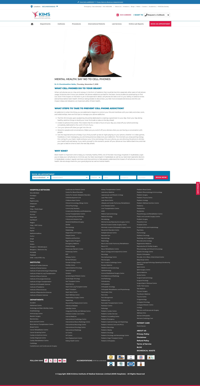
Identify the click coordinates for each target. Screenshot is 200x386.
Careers (144, 6)
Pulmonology (141, 233)
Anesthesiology (35, 311)
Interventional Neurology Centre (76, 324)
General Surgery (71, 270)
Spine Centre (141, 267)
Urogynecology (142, 299)
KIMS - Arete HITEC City (37, 257)
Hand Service (70, 284)
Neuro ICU (104, 246)
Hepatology (69, 300)
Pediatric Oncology (107, 332)
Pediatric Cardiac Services (109, 314)
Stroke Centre (141, 275)
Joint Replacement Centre (74, 338)
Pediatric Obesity (106, 330)
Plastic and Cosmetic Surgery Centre (148, 216)
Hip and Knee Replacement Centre (76, 303)
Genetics (68, 273)
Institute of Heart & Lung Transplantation (43, 273)
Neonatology (105, 238)
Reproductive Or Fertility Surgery (147, 246)
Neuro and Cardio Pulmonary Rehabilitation (115, 243)
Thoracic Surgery (142, 291)
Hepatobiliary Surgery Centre (75, 297)
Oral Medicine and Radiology (110, 276)
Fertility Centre (70, 265)
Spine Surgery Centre (143, 269)
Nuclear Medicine (106, 265)
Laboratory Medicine (107, 192)
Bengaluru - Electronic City (38, 249)
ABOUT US (141, 331)
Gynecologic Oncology (73, 278)
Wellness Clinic (141, 313)
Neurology (104, 254)
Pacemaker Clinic (106, 292)
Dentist (68, 224)
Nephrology (105, 241)
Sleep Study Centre (143, 260)
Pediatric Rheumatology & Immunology (149, 192)
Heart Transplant (71, 289)
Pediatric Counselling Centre (110, 316)
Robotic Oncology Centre (145, 251)
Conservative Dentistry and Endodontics (78, 211)
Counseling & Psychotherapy (75, 216)
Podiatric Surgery (142, 219)
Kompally (33, 252)
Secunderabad (34, 193)
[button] (50, 6)
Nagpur (32, 222)
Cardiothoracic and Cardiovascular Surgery (43, 346)
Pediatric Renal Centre (144, 189)
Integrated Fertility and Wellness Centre (78, 311)
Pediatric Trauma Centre (144, 197)
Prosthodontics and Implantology (147, 227)
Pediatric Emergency (107, 319)
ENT (67, 254)
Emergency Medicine (72, 243)
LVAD (103, 211)
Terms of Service (144, 344)
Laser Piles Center (106, 197)
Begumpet (33, 217)
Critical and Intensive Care (74, 219)
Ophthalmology (106, 270)
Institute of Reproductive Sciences (40, 292)
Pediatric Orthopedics (108, 341)
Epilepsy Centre (70, 257)
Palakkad (33, 255)
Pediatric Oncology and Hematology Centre (115, 335)
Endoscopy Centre (71, 251)
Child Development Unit (73, 197)
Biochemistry (34, 319)
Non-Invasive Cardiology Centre (111, 262)
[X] (50, 361)
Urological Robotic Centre (145, 305)
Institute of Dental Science (38, 268)
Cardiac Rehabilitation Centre (39, 340)
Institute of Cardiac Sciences (39, 265)
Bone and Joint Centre (37, 321)
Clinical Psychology (72, 206)
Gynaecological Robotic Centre (75, 276)
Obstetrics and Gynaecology (110, 268)
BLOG (139, 347)
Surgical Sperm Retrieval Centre (147, 283)
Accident (33, 303)
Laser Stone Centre (107, 200)
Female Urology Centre (73, 262)
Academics (152, 6)
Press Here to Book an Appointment (110, 2)
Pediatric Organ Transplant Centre (112, 338)
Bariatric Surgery (35, 316)
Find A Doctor (141, 326)
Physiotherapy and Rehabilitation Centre (149, 214)
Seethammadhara (35, 233)
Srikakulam (33, 203)
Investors (126, 6)
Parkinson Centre (106, 305)
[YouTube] (60, 361)
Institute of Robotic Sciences (39, 295)
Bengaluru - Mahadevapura (38, 247)
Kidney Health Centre (72, 341)
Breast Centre (34, 327)
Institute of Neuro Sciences (38, 276)
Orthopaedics (105, 284)
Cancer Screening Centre (38, 332)
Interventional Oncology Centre (76, 327)
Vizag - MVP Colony (36, 225)
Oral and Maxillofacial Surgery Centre (112, 273)
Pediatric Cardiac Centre (109, 311)
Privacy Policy (143, 334)
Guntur (32, 236)
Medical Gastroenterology (109, 214)
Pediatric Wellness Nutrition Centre (148, 203)
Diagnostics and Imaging (73, 233)
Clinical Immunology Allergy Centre (77, 203)
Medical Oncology (106, 216)
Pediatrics (140, 206)
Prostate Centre (142, 224)
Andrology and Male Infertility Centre (41, 308)
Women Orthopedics (143, 315)
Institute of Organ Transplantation (40, 281)
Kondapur (33, 195)
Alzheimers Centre (36, 305)
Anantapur (33, 212)
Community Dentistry (72, 208)
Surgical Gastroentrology (144, 278)
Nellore (32, 198)
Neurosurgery (105, 260)
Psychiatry (140, 230)
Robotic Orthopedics (143, 254)
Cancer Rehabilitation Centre (39, 330)
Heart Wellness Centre (72, 295)
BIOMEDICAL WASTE (146, 351)
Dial (86, 2)
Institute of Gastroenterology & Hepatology (43, 271)
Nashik (32, 230)
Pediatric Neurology (107, 327)
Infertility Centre (71, 308)
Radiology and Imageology (145, 238)
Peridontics (140, 211)
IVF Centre (69, 335)
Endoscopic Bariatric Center (74, 249)
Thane (32, 241)
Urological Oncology (143, 302)
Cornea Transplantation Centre (75, 214)
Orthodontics (105, 281)
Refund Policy (143, 341)
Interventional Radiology (73, 330)
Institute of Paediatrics (37, 287)
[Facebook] (46, 361)
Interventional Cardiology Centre (76, 319)
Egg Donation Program (73, 241)
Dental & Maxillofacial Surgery (75, 222)
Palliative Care (105, 300)
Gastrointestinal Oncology (74, 268)
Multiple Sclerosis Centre (109, 233)
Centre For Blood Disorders (74, 192)
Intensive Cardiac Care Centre (75, 314)
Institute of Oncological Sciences (40, 279)
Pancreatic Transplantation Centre (112, 303)
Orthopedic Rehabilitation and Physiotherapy (115, 289)
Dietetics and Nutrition (73, 238)
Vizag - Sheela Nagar (36, 209)
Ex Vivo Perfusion (71, 260)
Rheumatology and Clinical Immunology (149, 249)
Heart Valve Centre (71, 292)
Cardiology (33, 343)
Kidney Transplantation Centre (110, 189)
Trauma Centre (141, 296)
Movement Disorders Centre (110, 230)
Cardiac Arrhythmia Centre (38, 335)
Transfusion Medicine (143, 294)
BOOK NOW (161, 177)
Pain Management (107, 297)
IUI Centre (69, 332)
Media (138, 6)
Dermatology (70, 227)
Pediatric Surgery (142, 195)
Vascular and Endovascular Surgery (148, 310)
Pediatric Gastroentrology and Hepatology (114, 322)
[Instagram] (55, 361)
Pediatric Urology (142, 200)
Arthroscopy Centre (36, 313)
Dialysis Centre (70, 235)
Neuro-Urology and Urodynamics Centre (114, 251)
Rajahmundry (34, 201)
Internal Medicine (71, 316)
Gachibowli (33, 220)
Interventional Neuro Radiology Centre (78, 322)
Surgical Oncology (142, 280)
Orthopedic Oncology (108, 287)
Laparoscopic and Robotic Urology (112, 195)
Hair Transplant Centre (73, 281)
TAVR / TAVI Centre (143, 286)
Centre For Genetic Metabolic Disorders (78, 195)
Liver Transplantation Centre (110, 208)
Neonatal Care (105, 235)
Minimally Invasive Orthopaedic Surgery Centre (116, 227)
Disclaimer (141, 337)
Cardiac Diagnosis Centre (38, 338)
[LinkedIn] (64, 361)
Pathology (104, 308)
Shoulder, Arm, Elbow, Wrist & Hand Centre (150, 257)
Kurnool (32, 214)
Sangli (32, 239)
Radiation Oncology (143, 235)
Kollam (32, 244)
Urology (139, 307)
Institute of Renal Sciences (38, 289)
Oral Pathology (106, 278)
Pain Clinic (104, 295)
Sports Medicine (142, 272)
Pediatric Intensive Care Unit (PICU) (112, 324)
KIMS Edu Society (163, 6)
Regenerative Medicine (144, 243)
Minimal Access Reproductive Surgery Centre (115, 222)
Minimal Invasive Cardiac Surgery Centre (114, 224)
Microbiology (105, 219)
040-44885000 (125, 15)
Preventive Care (142, 222)
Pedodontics (141, 208)
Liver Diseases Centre (108, 206)
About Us (118, 6)
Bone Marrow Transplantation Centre (41, 324)
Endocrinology (70, 246)
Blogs (132, 6)
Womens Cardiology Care (145, 318)
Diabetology (69, 230)
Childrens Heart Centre (73, 200)
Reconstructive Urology (144, 241)
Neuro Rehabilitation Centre (110, 249)
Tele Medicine (141, 288)
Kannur (32, 228)
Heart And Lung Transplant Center (76, 287)
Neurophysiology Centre (109, 257)
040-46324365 (107, 6)
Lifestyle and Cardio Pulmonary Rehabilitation (115, 203)
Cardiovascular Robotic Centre (75, 189)
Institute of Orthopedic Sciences (40, 284)
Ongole (32, 206)
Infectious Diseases (72, 305)
